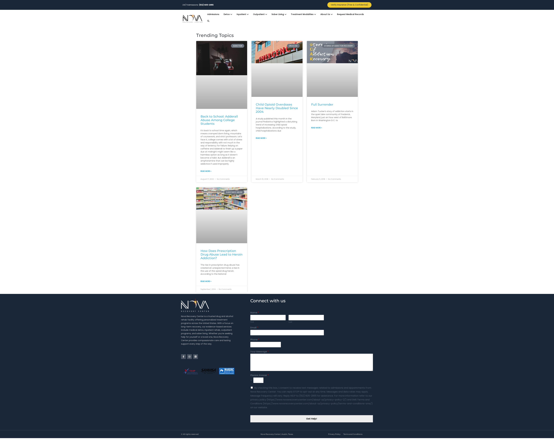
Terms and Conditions (352, 434)
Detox (227, 14)
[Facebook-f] (183, 356)
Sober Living (278, 14)
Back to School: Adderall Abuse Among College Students (219, 120)
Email (254, 327)
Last (290, 322)
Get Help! (311, 418)
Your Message (259, 351)
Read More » (206, 171)
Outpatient (259, 14)
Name (254, 312)
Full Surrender (322, 104)
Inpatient (242, 14)
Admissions (213, 14)
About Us (325, 14)
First (252, 322)
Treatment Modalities (302, 14)
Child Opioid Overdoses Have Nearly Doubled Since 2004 (277, 108)
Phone (254, 339)
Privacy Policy (334, 434)
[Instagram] (189, 356)
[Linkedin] (195, 356)
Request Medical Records (350, 14)
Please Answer (259, 375)
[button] (208, 21)
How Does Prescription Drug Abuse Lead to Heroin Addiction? (222, 254)
